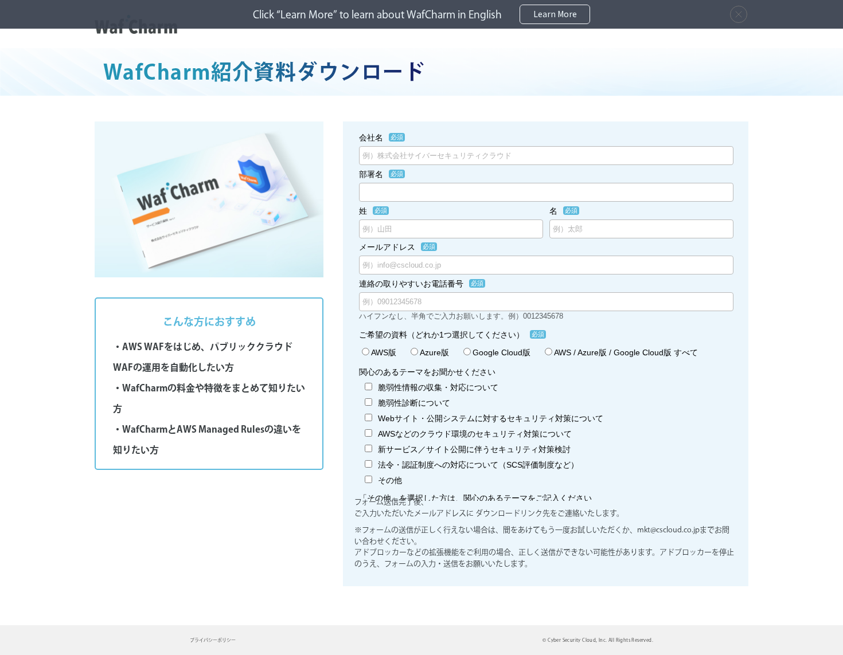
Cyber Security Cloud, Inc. (577, 640)
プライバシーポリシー (213, 640)
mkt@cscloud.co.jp (668, 530)
